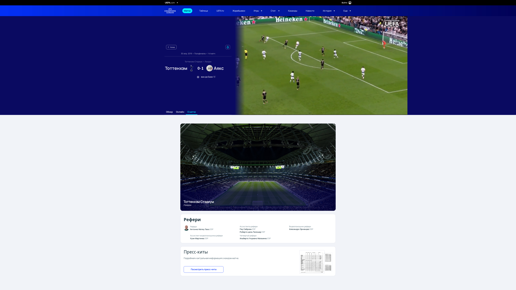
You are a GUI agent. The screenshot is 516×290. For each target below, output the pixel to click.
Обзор (169, 112)
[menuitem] (188, 10)
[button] (258, 10)
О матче (191, 112)
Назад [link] (172, 47)
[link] (187, 10)
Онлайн (180, 112)
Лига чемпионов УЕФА (170, 10)
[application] (319, 65)
